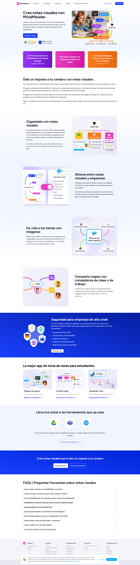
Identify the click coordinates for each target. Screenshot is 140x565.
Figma (108, 549)
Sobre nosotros (31, 546)
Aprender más (57, 351)
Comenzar (119, 3)
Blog (86, 548)
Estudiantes (69, 553)
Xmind (108, 548)
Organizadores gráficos (98, 398)
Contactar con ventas (80, 3)
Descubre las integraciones (70, 442)
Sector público (70, 548)
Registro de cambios (51, 551)
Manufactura (70, 549)
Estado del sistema (50, 553)
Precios (68, 3)
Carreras (29, 548)
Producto (36, 3)
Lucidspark (109, 551)
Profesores (69, 551)
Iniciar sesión (108, 3)
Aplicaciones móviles (51, 548)
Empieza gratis (30, 36)
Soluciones (47, 3)
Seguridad (48, 549)
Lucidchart (109, 553)
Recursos (58, 3)
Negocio (68, 546)
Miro (107, 546)
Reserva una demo (78, 466)
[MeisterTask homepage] (23, 3)
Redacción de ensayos (64, 398)
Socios (29, 549)
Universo (87, 549)
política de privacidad (74, 561)
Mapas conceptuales (32, 398)
